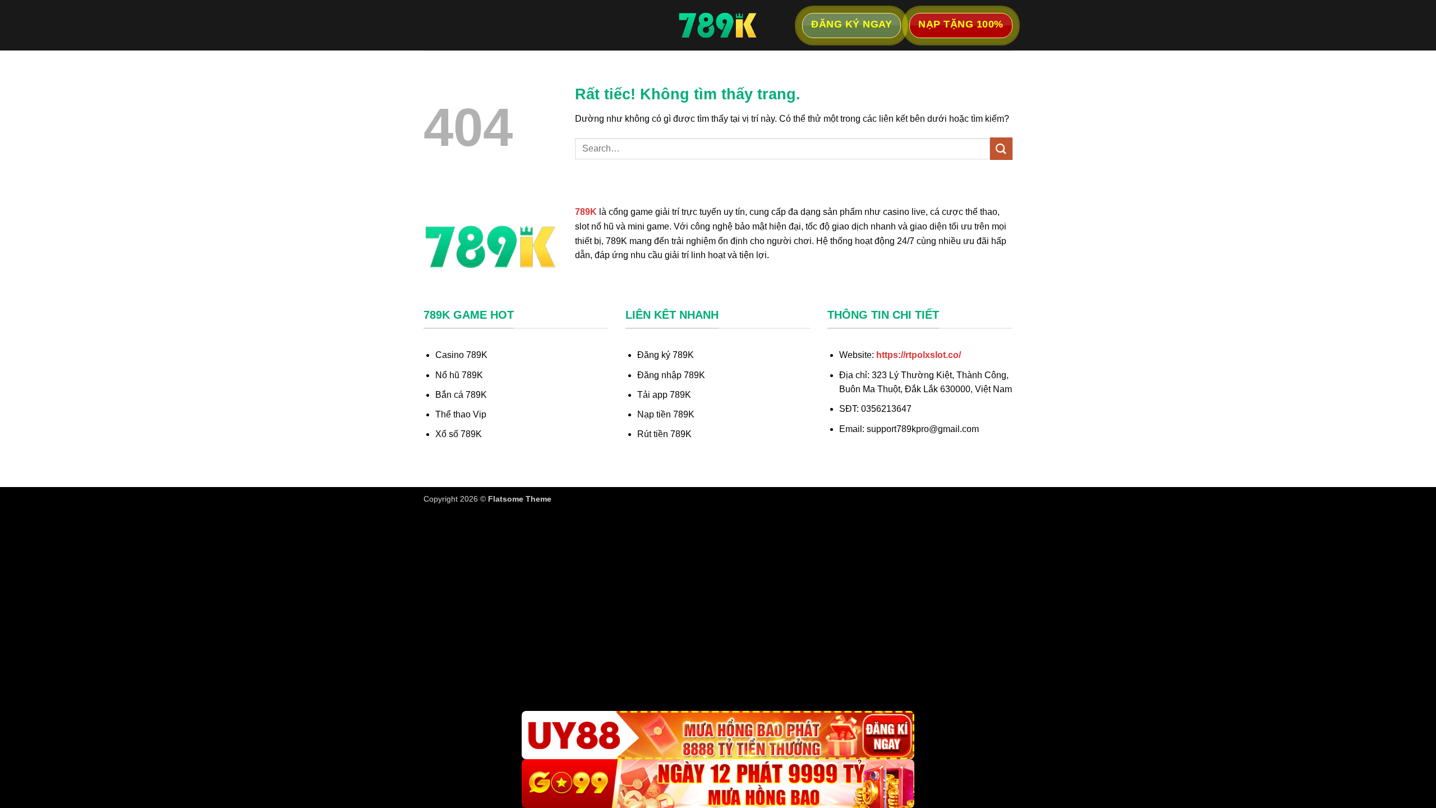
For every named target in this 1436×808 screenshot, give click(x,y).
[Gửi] (1001, 148)
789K (586, 212)
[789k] (718, 25)
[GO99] (718, 783)
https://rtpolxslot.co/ (918, 355)
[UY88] (718, 735)
